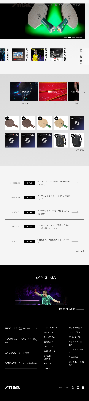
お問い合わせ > (50, 351)
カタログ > (48, 347)
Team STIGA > (50, 337)
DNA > (46, 368)
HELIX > (47, 364)
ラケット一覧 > (75, 328)
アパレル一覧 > (75, 337)
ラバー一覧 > (74, 332)
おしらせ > (48, 332)
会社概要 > (48, 342)
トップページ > (50, 328)
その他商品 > (74, 357)
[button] (65, 37)
